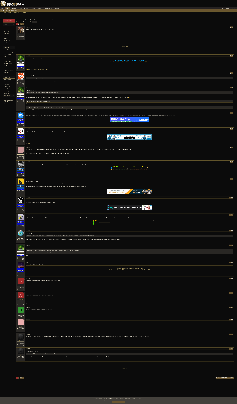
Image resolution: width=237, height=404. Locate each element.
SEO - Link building (8, 63)
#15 (232, 278)
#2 (232, 55)
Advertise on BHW (125, 46)
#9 (232, 179)
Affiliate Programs (7, 79)
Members (39, 8)
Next (21, 24)
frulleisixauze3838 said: (31, 351)
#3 (232, 73)
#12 (232, 230)
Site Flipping (6, 91)
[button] (30, 8)
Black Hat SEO (7, 31)
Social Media (6, 42)
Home (2, 8)
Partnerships (56, 8)
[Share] (230, 27)
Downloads (6, 45)
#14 (232, 262)
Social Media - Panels (8, 70)
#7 (232, 147)
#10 (232, 197)
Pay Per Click (6, 88)
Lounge (5, 106)
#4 (232, 87)
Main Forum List (7, 29)
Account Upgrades (48, 8)
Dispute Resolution (8, 98)
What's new (26, 8)
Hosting (5, 56)
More (5, 75)
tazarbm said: (29, 75)
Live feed (2, 10)
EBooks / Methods (7, 54)
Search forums (14, 10)
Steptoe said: (29, 233)
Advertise (20, 8)
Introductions (6, 103)
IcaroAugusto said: (30, 90)
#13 (232, 245)
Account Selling (7, 49)
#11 (232, 214)
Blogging (6, 38)
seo (32, 22)
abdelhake (20, 22)
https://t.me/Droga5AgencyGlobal (107, 224)
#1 (232, 27)
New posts (7, 10)
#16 (232, 293)
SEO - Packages (7, 65)
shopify (35, 22)
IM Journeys (6, 84)
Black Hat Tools (7, 40)
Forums (7, 8)
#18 (232, 319)
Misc (5, 59)
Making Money (7, 86)
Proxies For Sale (7, 61)
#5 (232, 113)
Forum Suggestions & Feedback (8, 101)
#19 (232, 334)
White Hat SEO (7, 33)
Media (33, 8)
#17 (232, 307)
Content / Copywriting (8, 52)
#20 (232, 348)
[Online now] (20, 118)
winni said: (29, 248)
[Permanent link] (165, 220)
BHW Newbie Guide (8, 36)
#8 (232, 161)
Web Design (6, 72)
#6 (232, 128)
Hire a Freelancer (7, 82)
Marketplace (13, 8)
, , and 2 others (38, 69)
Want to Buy (6, 93)
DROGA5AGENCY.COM (104, 222)
